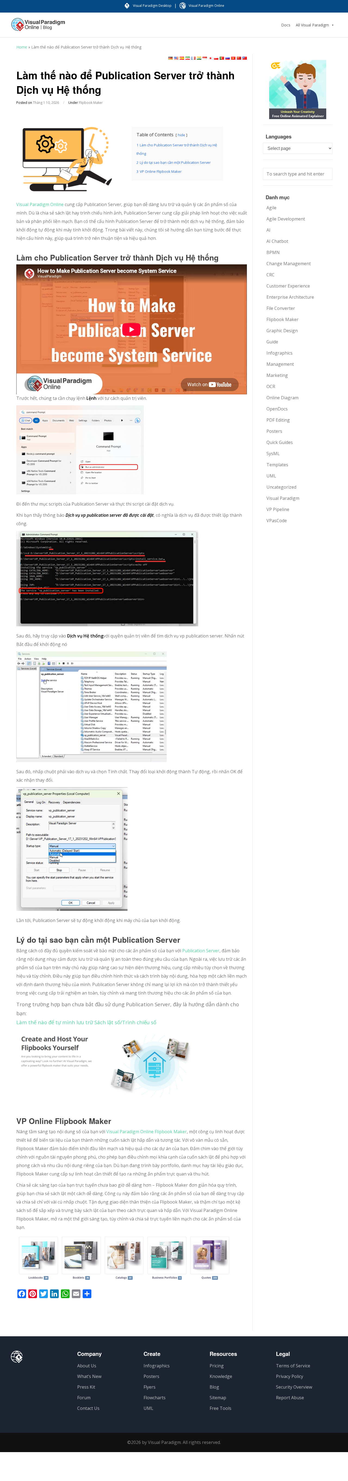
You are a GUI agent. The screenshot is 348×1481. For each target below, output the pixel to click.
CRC (270, 275)
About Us (86, 1366)
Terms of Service (293, 1366)
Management (280, 364)
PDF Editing (278, 420)
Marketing (277, 375)
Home (21, 47)
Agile (271, 208)
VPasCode (276, 521)
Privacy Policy (289, 1376)
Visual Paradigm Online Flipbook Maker (146, 1132)
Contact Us (88, 1408)
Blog (214, 1387)
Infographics (279, 353)
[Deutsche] (170, 58)
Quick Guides (279, 442)
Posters (274, 431)
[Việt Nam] (233, 58)
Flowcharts (155, 1398)
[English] (176, 58)
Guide (272, 342)
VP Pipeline (277, 509)
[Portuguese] (222, 58)
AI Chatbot (277, 241)
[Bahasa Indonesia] (205, 58)
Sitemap (218, 1398)
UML (271, 476)
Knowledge (221, 1376)
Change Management (288, 264)
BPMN (273, 252)
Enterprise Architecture (290, 297)
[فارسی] (187, 58)
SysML (273, 454)
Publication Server (200, 951)
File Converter (280, 308)
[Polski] (216, 58)
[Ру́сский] (227, 58)
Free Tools (220, 1408)
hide (181, 134)
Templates (277, 465)
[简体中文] (239, 58)
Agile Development (285, 219)
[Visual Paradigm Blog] (38, 27)
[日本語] (210, 58)
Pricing (217, 1366)
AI (268, 230)
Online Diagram (282, 398)
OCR (270, 386)
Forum (84, 1398)
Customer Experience (288, 286)
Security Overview (294, 1387)
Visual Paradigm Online (40, 204)
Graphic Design (282, 331)
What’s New (89, 1376)
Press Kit (86, 1387)
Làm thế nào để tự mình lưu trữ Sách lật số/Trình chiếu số (86, 1022)
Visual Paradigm (282, 498)
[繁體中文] (245, 58)
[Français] (193, 58)
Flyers (150, 1387)
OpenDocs (277, 409)
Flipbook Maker (91, 102)
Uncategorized (281, 487)
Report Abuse (290, 1398)
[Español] (182, 58)
